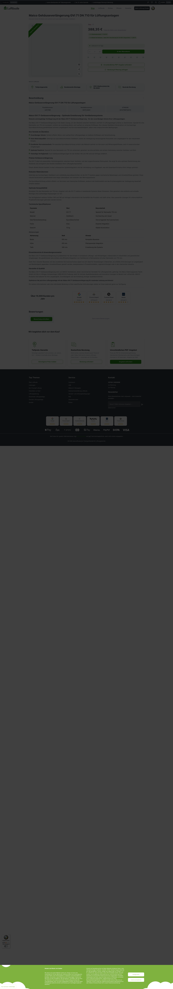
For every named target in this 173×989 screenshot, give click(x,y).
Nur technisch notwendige (8, 986)
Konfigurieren (136, 974)
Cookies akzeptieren (136, 980)
